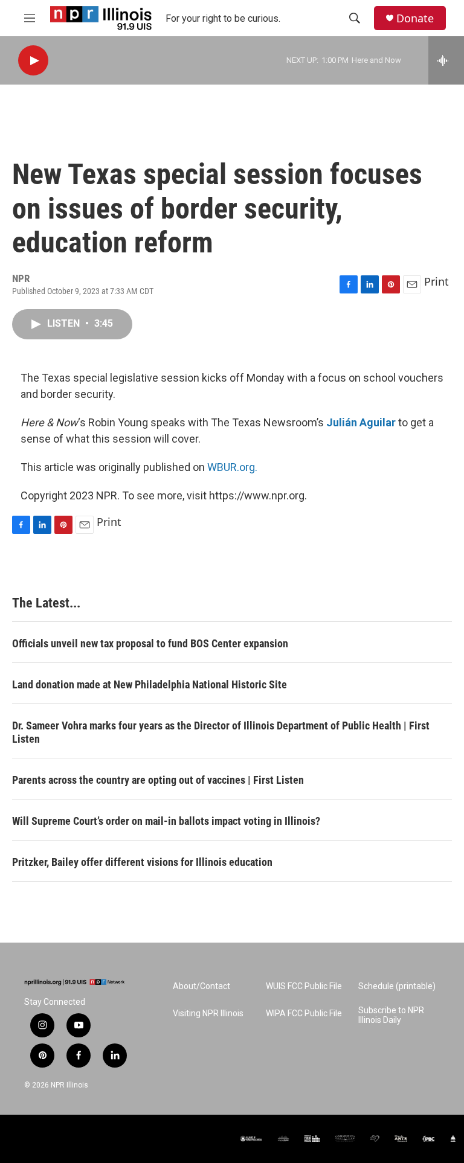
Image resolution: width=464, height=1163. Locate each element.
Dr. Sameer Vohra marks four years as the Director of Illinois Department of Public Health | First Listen (221, 732)
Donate (415, 18)
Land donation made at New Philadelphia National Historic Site (149, 684)
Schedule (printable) (397, 986)
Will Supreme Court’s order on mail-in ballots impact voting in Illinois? (166, 821)
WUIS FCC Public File (304, 986)
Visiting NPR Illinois (208, 1013)
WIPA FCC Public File (304, 1013)
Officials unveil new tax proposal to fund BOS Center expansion (150, 643)
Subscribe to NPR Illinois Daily (391, 1015)
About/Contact (201, 986)
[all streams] (446, 60)
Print (436, 281)
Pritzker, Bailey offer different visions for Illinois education (142, 862)
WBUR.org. (232, 467)
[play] (33, 61)
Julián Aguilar (361, 422)
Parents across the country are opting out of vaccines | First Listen (158, 780)
